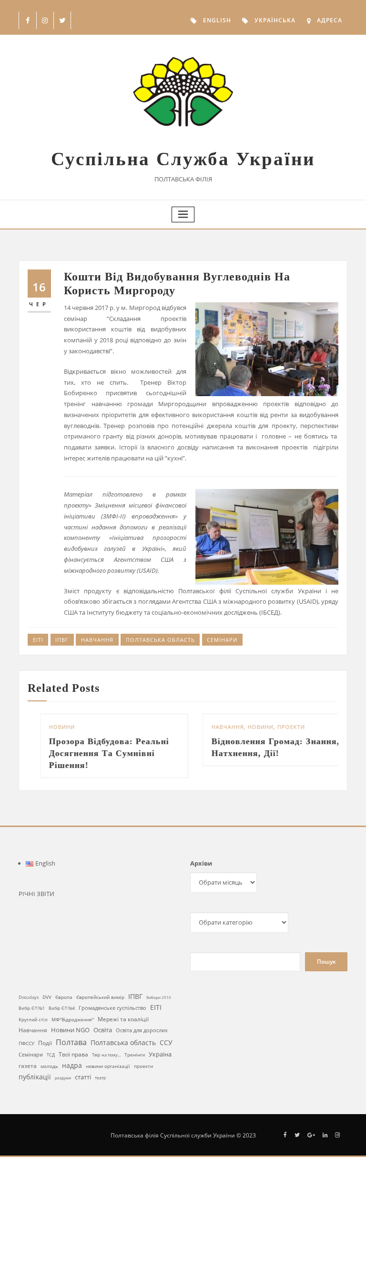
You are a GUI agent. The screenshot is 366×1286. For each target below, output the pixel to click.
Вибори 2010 (158, 997)
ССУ (166, 1042)
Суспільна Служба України (183, 159)
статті (83, 1077)
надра (72, 1065)
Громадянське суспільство (112, 1008)
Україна (160, 1054)
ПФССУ (26, 1043)
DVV (46, 997)
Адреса (329, 20)
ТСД (51, 1055)
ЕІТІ (38, 639)
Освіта (102, 1030)
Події (45, 1043)
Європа (63, 997)
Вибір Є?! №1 (32, 1008)
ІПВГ (62, 639)
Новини (49, 726)
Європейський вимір (100, 997)
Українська (274, 20)
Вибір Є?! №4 (62, 1008)
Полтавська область (160, 639)
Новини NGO (70, 1030)
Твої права (73, 1054)
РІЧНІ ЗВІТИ (36, 893)
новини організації (108, 1066)
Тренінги (134, 1054)
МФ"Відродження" (72, 1019)
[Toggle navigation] (183, 214)
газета (28, 1065)
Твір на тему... (106, 1054)
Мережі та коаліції (123, 1019)
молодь (49, 1066)
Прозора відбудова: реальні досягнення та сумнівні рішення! (97, 753)
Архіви (201, 863)
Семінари (222, 639)
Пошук (326, 961)
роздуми (63, 1077)
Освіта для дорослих (142, 1030)
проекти (143, 1066)
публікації (35, 1076)
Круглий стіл (33, 1019)
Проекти (279, 726)
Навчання (97, 639)
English (217, 20)
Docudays (29, 997)
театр (100, 1077)
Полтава (71, 1042)
